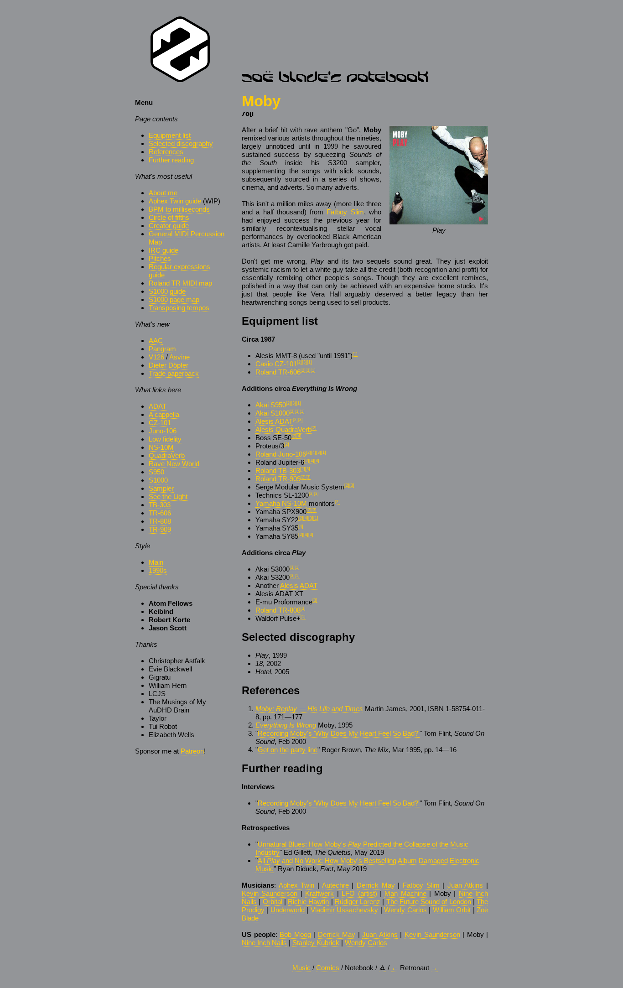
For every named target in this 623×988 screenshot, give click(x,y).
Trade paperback (174, 373)
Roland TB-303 (277, 470)
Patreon (192, 751)
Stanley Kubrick (315, 942)
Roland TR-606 (278, 372)
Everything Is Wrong (285, 725)
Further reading (171, 160)
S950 (156, 472)
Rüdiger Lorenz (357, 901)
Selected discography (181, 143)
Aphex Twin (297, 885)
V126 (156, 357)
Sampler (161, 488)
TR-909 (160, 529)
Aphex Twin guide (175, 201)
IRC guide (163, 250)
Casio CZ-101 (276, 364)
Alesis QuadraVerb (283, 429)
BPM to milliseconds (179, 209)
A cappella (164, 414)
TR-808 (160, 521)
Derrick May (376, 885)
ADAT (157, 406)
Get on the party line (287, 750)
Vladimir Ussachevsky (344, 910)
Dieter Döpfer (168, 365)
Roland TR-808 (278, 610)
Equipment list (170, 135)
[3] (304, 362)
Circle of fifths (169, 217)
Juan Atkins (465, 885)
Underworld (287, 910)
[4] (298, 436)
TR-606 (160, 513)
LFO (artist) (359, 893)
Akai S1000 (272, 413)
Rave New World (174, 464)
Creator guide (169, 225)
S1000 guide (167, 291)
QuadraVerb (167, 455)
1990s (158, 570)
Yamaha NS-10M (281, 503)
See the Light (168, 496)
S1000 (158, 480)
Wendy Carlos (405, 910)
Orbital (272, 901)
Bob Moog (295, 934)
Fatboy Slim (345, 212)
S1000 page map (174, 299)
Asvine (179, 357)
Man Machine (405, 893)
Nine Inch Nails (264, 942)
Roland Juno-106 (280, 454)
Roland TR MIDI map (180, 283)
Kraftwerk (319, 893)
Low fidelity (165, 439)
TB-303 (160, 505)
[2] (299, 362)
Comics (327, 968)
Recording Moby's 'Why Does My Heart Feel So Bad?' (339, 733)
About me (163, 193)
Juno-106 (163, 431)
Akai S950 (270, 405)
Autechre (335, 885)
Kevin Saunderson (269, 893)
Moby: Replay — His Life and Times (309, 708)
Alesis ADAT (274, 421)
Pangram (162, 349)
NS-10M (161, 447)
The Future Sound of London (428, 901)
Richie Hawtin (308, 901)
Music (301, 968)
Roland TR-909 (278, 479)
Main (156, 562)
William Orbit (452, 910)
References (166, 152)
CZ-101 (160, 422)
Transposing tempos (179, 308)
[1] (355, 354)
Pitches (160, 258)
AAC (156, 340)
